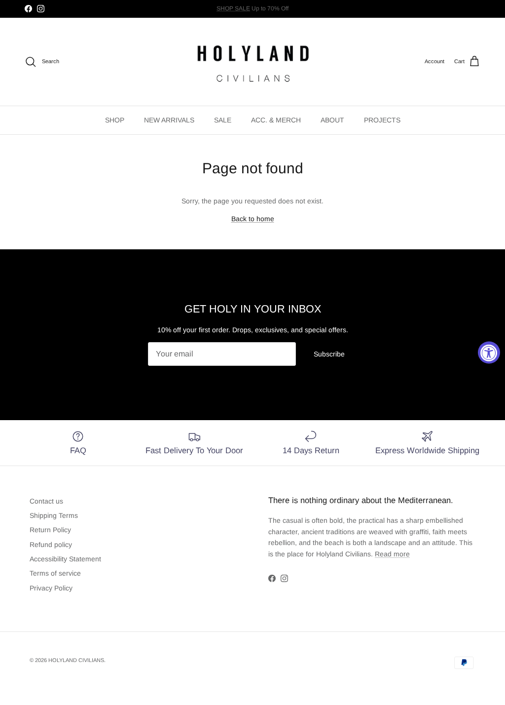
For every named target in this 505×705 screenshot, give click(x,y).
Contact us (46, 501)
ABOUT (332, 120)
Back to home (252, 219)
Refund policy (51, 544)
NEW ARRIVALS (169, 120)
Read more (392, 554)
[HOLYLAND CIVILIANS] (252, 62)
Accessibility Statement (65, 559)
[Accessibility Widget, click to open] (489, 353)
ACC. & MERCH (276, 120)
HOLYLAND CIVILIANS (76, 660)
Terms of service (55, 573)
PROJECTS (382, 120)
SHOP (114, 120)
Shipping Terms (54, 515)
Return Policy (50, 530)
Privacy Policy (51, 588)
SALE (222, 120)
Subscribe (329, 354)
